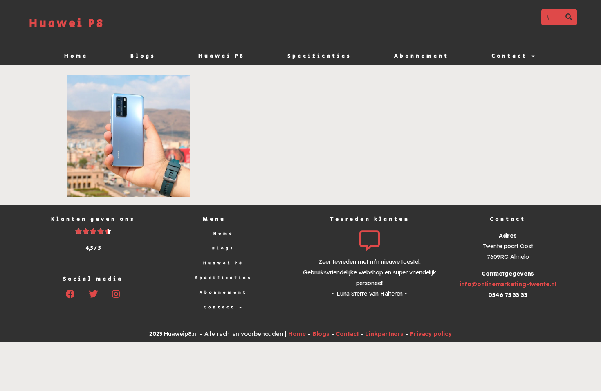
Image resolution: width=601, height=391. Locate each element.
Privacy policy (431, 333)
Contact (509, 56)
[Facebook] (70, 294)
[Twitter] (93, 294)
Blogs (143, 56)
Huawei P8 (67, 23)
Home (76, 56)
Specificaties (319, 56)
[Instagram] (116, 294)
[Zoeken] (569, 17)
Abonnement (421, 56)
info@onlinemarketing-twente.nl (508, 284)
